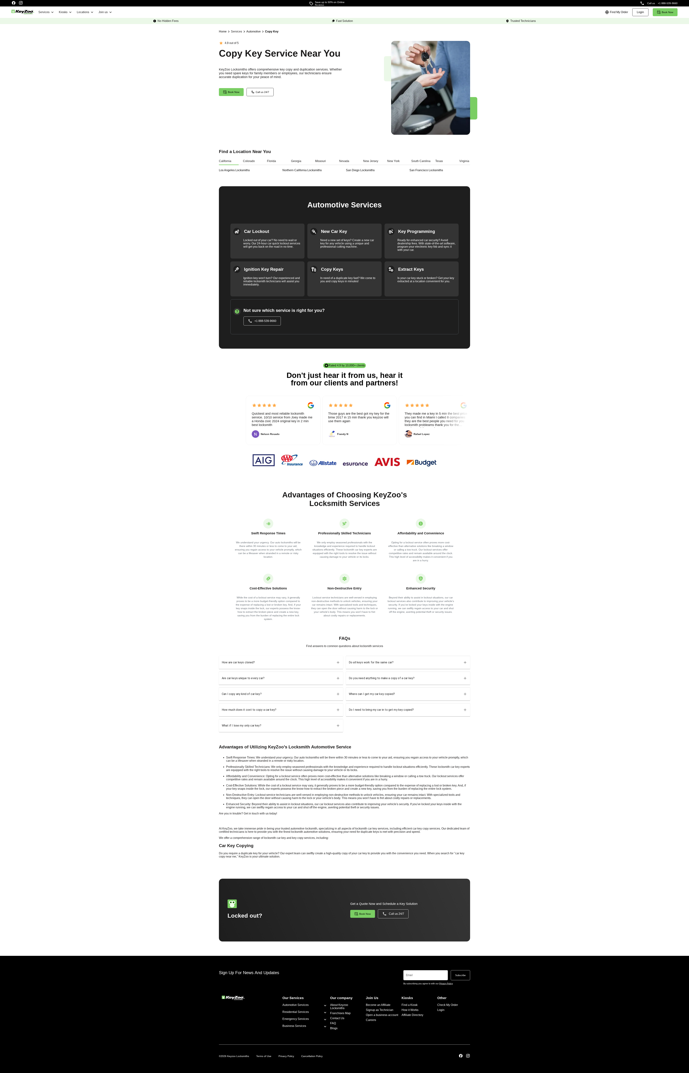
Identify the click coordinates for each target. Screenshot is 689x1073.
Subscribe (460, 975)
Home (223, 31)
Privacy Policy (286, 1056)
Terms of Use (263, 1056)
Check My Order (447, 1004)
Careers (371, 1020)
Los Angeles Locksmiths (234, 170)
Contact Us (337, 1018)
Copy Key (271, 31)
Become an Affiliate (378, 1004)
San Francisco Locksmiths (426, 170)
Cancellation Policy (312, 1056)
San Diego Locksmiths (360, 170)
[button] (281, 662)
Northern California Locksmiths (302, 170)
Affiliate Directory (412, 1014)
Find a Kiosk (410, 1004)
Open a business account (382, 1014)
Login (440, 1009)
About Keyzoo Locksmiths (339, 1006)
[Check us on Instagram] (21, 3)
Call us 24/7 (262, 92)
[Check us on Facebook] (13, 3)
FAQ (333, 1023)
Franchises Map (340, 1013)
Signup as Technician (379, 1009)
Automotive (253, 31)
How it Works (410, 1009)
